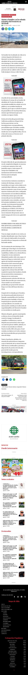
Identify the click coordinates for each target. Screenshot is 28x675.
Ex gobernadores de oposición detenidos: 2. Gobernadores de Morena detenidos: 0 (10, 513)
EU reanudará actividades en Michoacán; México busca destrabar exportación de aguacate (10, 504)
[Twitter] (9, 28)
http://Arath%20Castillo (14, 438)
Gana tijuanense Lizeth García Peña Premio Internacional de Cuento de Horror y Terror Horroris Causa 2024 (21, 398)
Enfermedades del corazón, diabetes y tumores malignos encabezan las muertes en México (10, 522)
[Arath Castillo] (2, 25)
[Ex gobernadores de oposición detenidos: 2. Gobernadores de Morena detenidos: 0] (21, 513)
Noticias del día (7, 16)
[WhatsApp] (6, 28)
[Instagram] (18, 596)
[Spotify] (21, 596)
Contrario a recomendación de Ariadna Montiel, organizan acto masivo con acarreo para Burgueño (10, 486)
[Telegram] (12, 28)
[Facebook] (2, 28)
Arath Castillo (8, 25)
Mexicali (13, 14)
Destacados (5, 14)
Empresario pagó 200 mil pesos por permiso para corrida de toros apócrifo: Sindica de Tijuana (10, 496)
